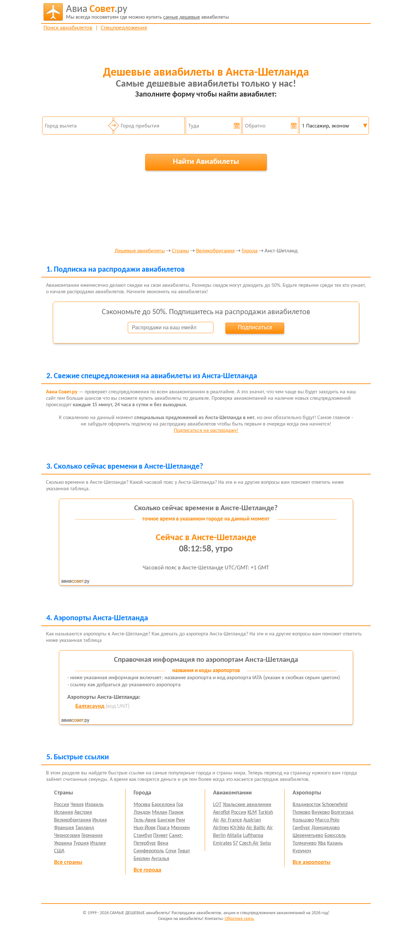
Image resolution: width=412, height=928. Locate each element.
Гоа (179, 804)
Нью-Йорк (144, 827)
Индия (99, 820)
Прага (163, 827)
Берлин (142, 858)
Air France (231, 820)
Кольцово (303, 820)
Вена (162, 843)
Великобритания (215, 251)
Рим (180, 820)
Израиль (94, 804)
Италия (98, 843)
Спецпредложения (124, 28)
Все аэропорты (312, 862)
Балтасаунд (89, 706)
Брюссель (335, 835)
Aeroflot (221, 812)
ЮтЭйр (237, 827)
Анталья (160, 858)
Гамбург (301, 827)
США (59, 851)
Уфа (322, 843)
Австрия (83, 812)
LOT (217, 804)
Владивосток (307, 804)
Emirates (222, 843)
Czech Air (249, 843)
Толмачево (304, 843)
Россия (61, 804)
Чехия (77, 804)
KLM (252, 812)
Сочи (170, 851)
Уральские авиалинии (247, 804)
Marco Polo (327, 820)
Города (250, 251)
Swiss (265, 843)
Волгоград (342, 812)
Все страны (68, 862)
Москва (142, 804)
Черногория (67, 835)
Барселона (163, 804)
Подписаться (255, 327)
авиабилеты (147, 12)
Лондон (142, 812)
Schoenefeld (334, 804)
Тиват (184, 851)
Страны (180, 251)
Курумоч (302, 851)
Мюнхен (180, 827)
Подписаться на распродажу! (206, 430)
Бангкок (166, 820)
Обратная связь (239, 918)
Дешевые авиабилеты (140, 251)
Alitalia (234, 835)
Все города (147, 870)
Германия (92, 835)
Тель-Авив (145, 820)
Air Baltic (256, 827)
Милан (159, 812)
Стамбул (143, 835)
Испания (63, 812)
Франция (64, 827)
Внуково (321, 812)
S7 (235, 843)
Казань (335, 843)
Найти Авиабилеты (206, 162)
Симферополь (149, 851)
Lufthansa (253, 835)
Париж (176, 812)
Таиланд (84, 827)
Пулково (301, 812)
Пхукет (160, 835)
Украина (63, 843)
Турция (81, 843)
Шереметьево (308, 835)
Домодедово (326, 827)
